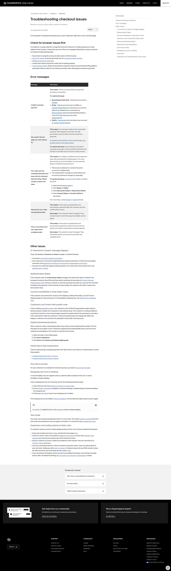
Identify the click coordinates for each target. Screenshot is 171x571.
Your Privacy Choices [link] (156, 562)
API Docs (116, 543)
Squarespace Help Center (39, 13)
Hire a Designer (88, 546)
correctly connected (57, 149)
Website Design (152, 546)
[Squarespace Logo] (9, 539)
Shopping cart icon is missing (127, 50)
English (11, 546)
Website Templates (153, 543)
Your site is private (123, 47)
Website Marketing (153, 554)
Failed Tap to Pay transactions (127, 44)
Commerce (53, 13)
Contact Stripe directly (60, 108)
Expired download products (126, 41)
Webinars (86, 548)
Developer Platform (120, 548)
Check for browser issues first (126, 20)
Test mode (120, 53)
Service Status (56, 546)
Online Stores (151, 551)
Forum (85, 543)
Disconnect (62, 120)
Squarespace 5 (56, 551)
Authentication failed (124, 32)
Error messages (121, 23)
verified (54, 103)
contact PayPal (59, 123)
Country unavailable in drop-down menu (130, 35)
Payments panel (66, 185)
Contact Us (55, 543)
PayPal (75, 200)
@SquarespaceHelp (57, 548)
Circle (115, 546)
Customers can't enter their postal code (130, 38)
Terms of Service (152, 557)
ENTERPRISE (117, 551)
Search (166, 3)
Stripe (69, 200)
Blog (85, 551)
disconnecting (57, 113)
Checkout (62, 13)
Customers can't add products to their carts (131, 56)
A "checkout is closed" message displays (130, 29)
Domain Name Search (154, 548)
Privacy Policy (152, 559)
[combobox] (93, 29)
